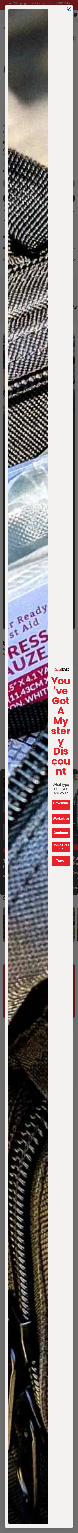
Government (61, 804)
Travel (60, 861)
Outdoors (61, 832)
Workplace (61, 818)
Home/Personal (60, 846)
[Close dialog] (69, 9)
